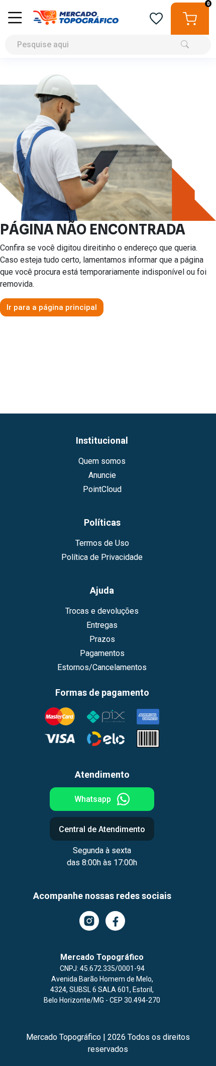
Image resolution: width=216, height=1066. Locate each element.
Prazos (102, 639)
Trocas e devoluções (102, 611)
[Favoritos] (156, 19)
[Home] (76, 19)
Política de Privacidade (102, 557)
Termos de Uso (102, 543)
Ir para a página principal (52, 307)
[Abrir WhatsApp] (191, 1040)
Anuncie (102, 475)
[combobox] (108, 29)
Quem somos (102, 461)
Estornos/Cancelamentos (102, 667)
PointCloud (102, 489)
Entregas (102, 625)
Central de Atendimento (102, 829)
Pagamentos (102, 653)
